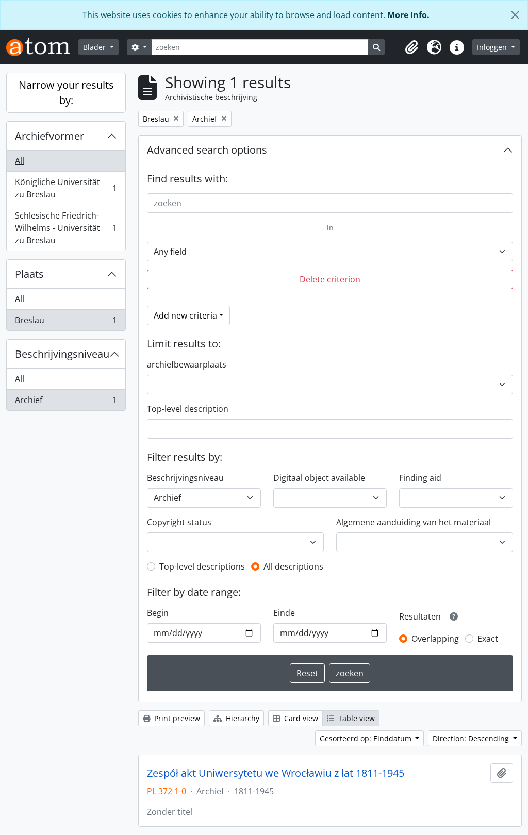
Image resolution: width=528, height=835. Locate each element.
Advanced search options (207, 150)
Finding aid (420, 477)
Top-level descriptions (202, 566)
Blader (95, 47)
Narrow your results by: (66, 92)
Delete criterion (330, 279)
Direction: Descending (472, 738)
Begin (158, 613)
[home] (42, 47)
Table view (355, 718)
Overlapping (435, 638)
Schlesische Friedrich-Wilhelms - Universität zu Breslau (65, 228)
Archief (65, 402)
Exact (487, 638)
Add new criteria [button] (185, 315)
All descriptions (293, 566)
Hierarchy (241, 718)
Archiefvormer (49, 136)
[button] (411, 47)
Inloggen (493, 47)
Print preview (176, 718)
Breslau (65, 322)
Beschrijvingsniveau (62, 354)
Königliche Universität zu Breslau (65, 188)
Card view (300, 718)
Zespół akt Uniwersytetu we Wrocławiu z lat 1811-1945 (275, 773)
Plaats (29, 274)
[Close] (515, 15)
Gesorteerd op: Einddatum (367, 738)
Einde (284, 613)
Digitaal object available (319, 477)
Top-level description (187, 408)
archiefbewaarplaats (186, 364)
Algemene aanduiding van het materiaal (413, 522)
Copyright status (179, 522)
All (19, 160)
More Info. (408, 15)
